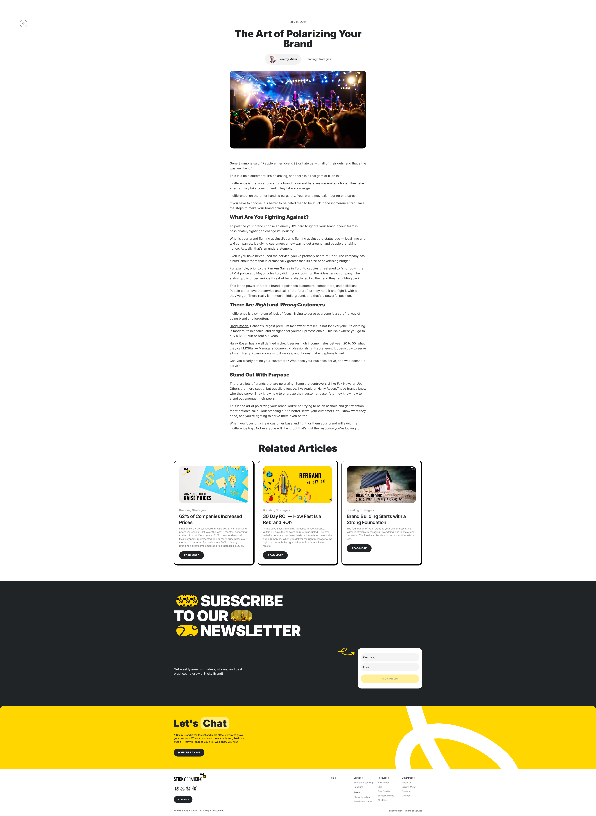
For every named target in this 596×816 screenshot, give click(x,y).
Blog (380, 787)
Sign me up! (390, 678)
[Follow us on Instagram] (188, 788)
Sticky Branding (362, 797)
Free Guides (384, 791)
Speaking (358, 787)
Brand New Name (363, 801)
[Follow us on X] (182, 788)
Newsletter (383, 782)
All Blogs (382, 800)
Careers (406, 791)
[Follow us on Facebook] (176, 788)
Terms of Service (413, 810)
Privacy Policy (395, 810)
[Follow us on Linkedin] (194, 788)
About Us (406, 782)
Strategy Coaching (363, 782)
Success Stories (386, 795)
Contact (406, 795)
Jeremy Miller (408, 787)
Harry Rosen (239, 326)
